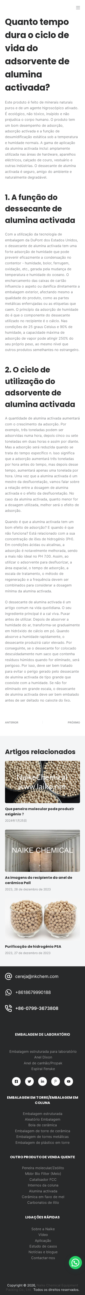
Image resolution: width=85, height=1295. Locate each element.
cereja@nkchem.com (36, 976)
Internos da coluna (43, 1185)
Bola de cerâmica (42, 1125)
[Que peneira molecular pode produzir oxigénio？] (42, 782)
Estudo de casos (43, 1246)
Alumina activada (43, 1191)
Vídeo (43, 1234)
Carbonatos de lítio (43, 1202)
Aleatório (33, 1119)
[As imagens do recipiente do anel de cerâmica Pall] (42, 851)
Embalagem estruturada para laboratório (43, 1051)
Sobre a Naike (43, 1229)
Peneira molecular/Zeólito (43, 1168)
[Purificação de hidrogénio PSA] (42, 919)
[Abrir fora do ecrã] (78, 8)
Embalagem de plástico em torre (42, 1142)
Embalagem (50, 1119)
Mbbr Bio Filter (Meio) (43, 1173)
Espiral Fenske (43, 1069)
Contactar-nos (43, 1258)
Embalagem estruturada (42, 1113)
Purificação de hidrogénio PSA (33, 946)
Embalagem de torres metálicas (42, 1136)
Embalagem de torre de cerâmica (42, 1131)
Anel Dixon (43, 1057)
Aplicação (43, 1240)
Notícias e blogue (43, 1252)
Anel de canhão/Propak (43, 1063)
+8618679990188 (33, 992)
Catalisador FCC (43, 1179)
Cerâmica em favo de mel (43, 1197)
